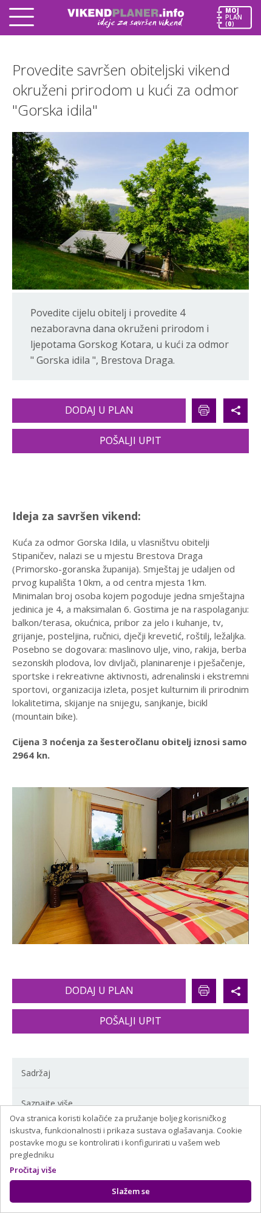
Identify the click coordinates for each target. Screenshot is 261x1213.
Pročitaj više (33, 1169)
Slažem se (131, 1191)
